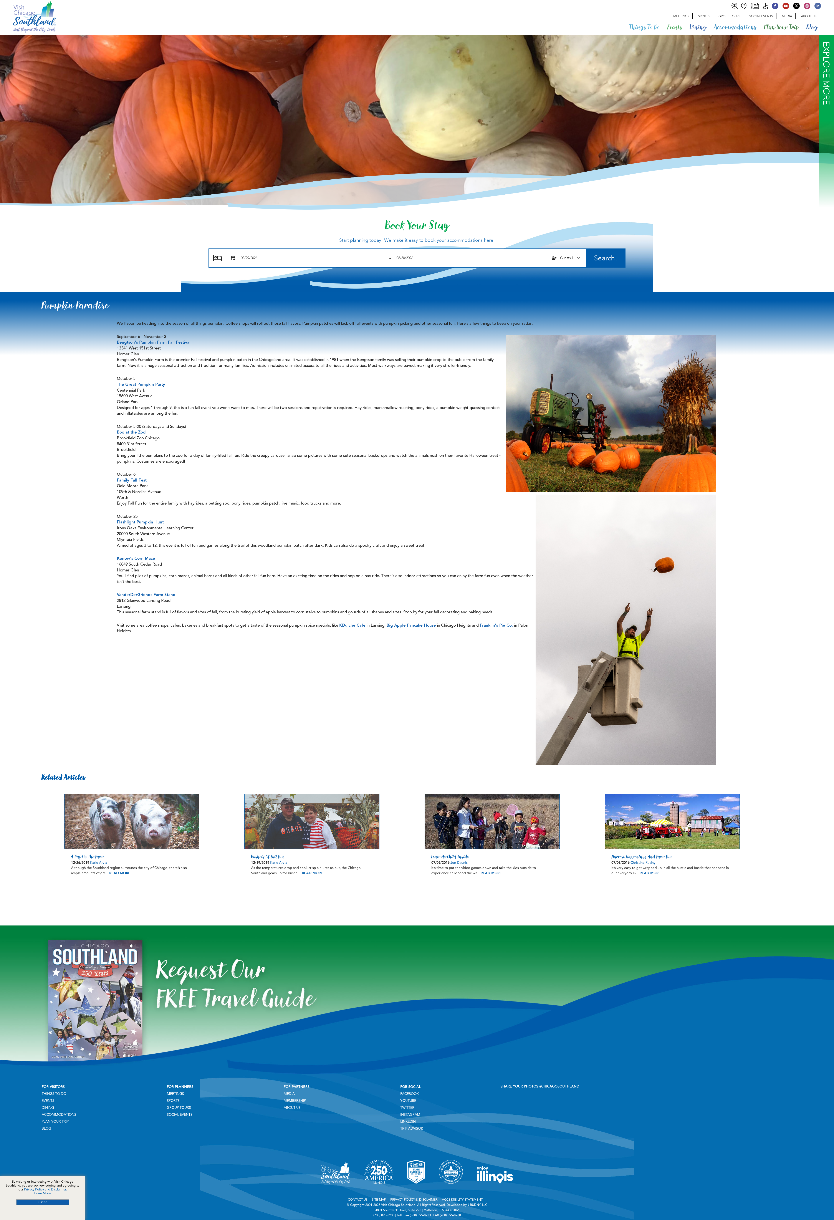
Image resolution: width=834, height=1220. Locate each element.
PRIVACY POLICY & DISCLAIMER (414, 1200)
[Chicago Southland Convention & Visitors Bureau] (28, 16)
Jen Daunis (459, 863)
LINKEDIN (408, 1121)
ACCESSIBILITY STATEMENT (462, 1200)
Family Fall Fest (132, 480)
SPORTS (173, 1101)
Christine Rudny (642, 863)
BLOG (46, 1128)
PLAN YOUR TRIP (55, 1121)
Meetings (681, 16)
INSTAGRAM (410, 1114)
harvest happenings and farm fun (641, 857)
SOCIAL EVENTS (179, 1114)
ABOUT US (292, 1108)
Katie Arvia (98, 863)
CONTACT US (357, 1200)
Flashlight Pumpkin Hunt (140, 522)
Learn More (42, 1193)
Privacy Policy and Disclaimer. (45, 1189)
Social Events (761, 16)
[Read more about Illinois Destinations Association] (416, 1189)
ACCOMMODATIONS (59, 1114)
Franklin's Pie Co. (496, 625)
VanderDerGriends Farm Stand (146, 594)
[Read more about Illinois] (495, 1189)
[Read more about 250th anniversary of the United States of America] (379, 1189)
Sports (704, 16)
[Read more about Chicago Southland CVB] (335, 1189)
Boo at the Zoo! (132, 432)
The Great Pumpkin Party (141, 384)
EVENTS (48, 1101)
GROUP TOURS (179, 1108)
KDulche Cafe (352, 625)
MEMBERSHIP (295, 1101)
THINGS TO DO (54, 1094)
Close (43, 1202)
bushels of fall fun (267, 857)
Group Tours (729, 16)
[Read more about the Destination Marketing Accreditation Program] (450, 1189)
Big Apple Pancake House (411, 625)
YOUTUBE (408, 1101)
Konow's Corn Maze (136, 558)
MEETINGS (175, 1094)
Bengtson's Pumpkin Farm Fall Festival (153, 342)
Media (787, 16)
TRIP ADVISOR (411, 1128)
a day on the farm (87, 857)
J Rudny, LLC (477, 1205)
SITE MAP (379, 1200)
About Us (808, 16)
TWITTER (407, 1108)
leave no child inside (450, 857)
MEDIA (289, 1094)
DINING (48, 1108)
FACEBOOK (409, 1094)
